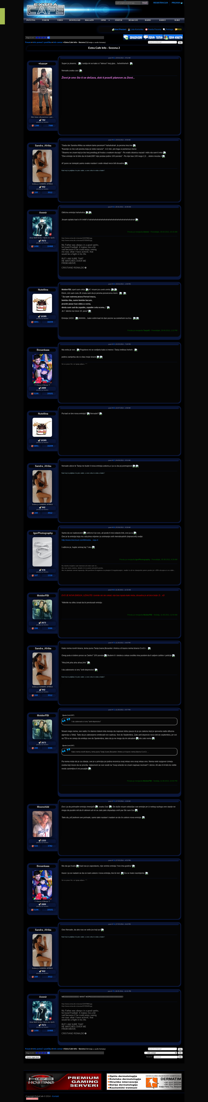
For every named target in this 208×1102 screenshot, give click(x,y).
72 (114, 801)
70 (114, 643)
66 (114, 408)
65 (114, 344)
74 (114, 924)
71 (114, 710)
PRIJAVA (175, 3)
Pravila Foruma (154, 29)
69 (114, 590)
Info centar (57, 42)
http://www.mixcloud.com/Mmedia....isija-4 (80, 540)
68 (114, 527)
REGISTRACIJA (160, 3)
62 (114, 140)
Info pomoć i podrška (42, 42)
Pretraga (169, 29)
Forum (28, 42)
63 (113, 207)
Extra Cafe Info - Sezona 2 (75, 42)
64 (114, 284)
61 (114, 58)
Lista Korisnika (136, 29)
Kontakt (55, 1096)
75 (113, 991)
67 (114, 460)
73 (114, 860)
